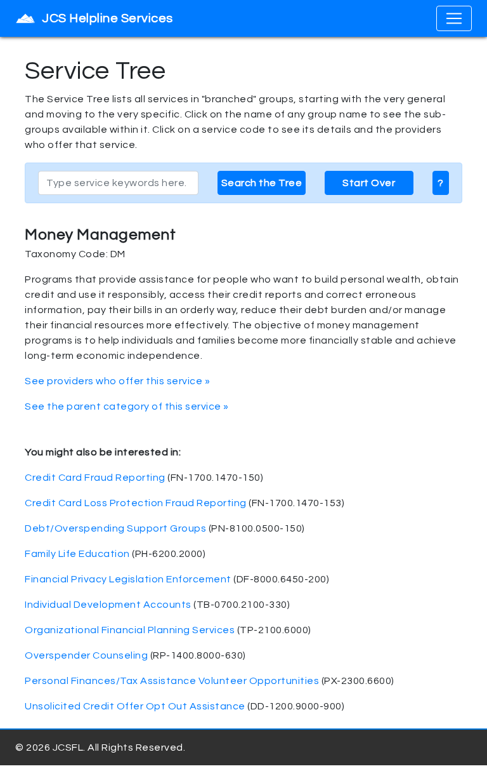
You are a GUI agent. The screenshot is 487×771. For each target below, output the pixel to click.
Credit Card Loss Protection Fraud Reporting (136, 503)
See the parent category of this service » (127, 406)
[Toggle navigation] (454, 18)
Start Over (368, 183)
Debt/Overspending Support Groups (115, 528)
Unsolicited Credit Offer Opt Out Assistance (135, 706)
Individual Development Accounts (108, 605)
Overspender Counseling (86, 655)
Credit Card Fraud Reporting (95, 478)
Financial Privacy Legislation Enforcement (128, 579)
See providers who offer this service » (117, 381)
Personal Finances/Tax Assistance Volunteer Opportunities (172, 681)
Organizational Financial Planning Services (130, 630)
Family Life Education (77, 554)
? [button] (441, 183)
